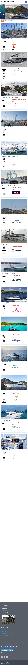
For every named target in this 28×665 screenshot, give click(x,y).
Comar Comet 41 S (7, 38)
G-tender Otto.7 (6, 332)
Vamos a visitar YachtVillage (7, 633)
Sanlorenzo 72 (6, 450)
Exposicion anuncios (5, 635)
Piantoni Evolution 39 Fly (9, 185)
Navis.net (8, 663)
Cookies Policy (4, 639)
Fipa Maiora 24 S (7, 391)
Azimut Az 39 (6, 420)
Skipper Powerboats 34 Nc (10, 156)
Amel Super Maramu (8, 127)
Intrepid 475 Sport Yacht (9, 303)
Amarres (3, 637)
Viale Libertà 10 (5, 610)
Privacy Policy (4, 642)
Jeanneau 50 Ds (6, 215)
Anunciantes (3, 631)
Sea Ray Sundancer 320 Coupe (11, 68)
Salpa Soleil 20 (6, 244)
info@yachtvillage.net (6, 614)
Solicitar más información (7, 650)
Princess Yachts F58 (7, 361)
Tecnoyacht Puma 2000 (9, 273)
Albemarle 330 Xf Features (10, 97)
